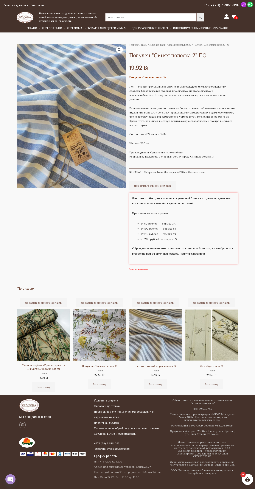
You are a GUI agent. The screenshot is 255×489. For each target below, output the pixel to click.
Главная (134, 44)
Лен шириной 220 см (179, 44)
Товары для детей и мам (107, 28)
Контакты (38, 5)
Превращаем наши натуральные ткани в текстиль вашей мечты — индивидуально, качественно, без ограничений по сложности (69, 17)
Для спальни (52, 28)
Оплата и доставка (16, 5)
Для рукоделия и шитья (149, 28)
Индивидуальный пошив (192, 28)
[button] (119, 49)
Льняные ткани (158, 44)
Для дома (75, 28)
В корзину (43, 387)
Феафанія (220, 28)
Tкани (32, 28)
